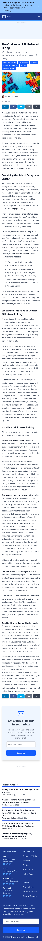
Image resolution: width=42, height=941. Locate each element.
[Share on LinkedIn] (5, 107)
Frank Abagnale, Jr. (21, 168)
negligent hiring (18, 208)
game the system (21, 253)
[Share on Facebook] (13, 107)
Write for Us (28, 869)
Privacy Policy (28, 887)
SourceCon (8, 878)
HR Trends (34, 62)
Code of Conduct (30, 896)
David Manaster (8, 794)
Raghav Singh (7, 828)
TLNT (5, 868)
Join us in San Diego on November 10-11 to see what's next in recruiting (18, 6)
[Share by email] (28, 107)
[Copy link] (36, 107)
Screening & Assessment (10, 65)
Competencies (23, 62)
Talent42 (7, 888)
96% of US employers (11, 247)
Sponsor (26, 860)
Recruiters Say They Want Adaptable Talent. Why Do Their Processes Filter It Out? (19, 813)
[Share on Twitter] (20, 107)
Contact (26, 865)
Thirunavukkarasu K (9, 839)
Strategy (23, 65)
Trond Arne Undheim (10, 818)
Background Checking (9, 62)
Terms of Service (30, 891)
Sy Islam (5, 805)
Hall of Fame (28, 874)
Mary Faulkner (13, 96)
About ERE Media (30, 856)
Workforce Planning (9, 69)
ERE (4, 856)
